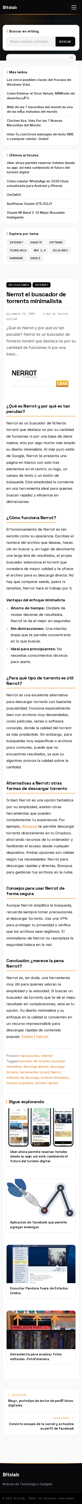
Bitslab (10, 7)
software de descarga (22, 1077)
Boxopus (29, 826)
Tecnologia (18, 250)
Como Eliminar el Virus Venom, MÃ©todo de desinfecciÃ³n (41, 95)
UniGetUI (14, 195)
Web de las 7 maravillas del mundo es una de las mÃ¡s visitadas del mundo (40, 109)
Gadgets (36, 242)
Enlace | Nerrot (35, 1036)
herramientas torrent (34, 1072)
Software (56, 242)
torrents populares (19, 1083)
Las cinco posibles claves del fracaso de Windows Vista (39, 82)
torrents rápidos (47, 1083)
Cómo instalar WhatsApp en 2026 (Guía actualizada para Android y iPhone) (37, 183)
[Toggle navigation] (73, 7)
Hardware (16, 258)
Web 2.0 (40, 250)
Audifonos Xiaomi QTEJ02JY (29, 204)
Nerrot (56, 1072)
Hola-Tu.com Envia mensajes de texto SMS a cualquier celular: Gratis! (40, 136)
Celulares (60, 250)
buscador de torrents (34, 1061)
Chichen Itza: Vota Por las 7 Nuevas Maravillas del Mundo (34, 123)
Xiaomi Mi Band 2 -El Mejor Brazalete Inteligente (36, 215)
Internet (42, 284)
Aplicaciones (19, 284)
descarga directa (35, 1066)
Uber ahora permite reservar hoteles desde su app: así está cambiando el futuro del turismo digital (41, 167)
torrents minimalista (54, 1077)
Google (35, 258)
